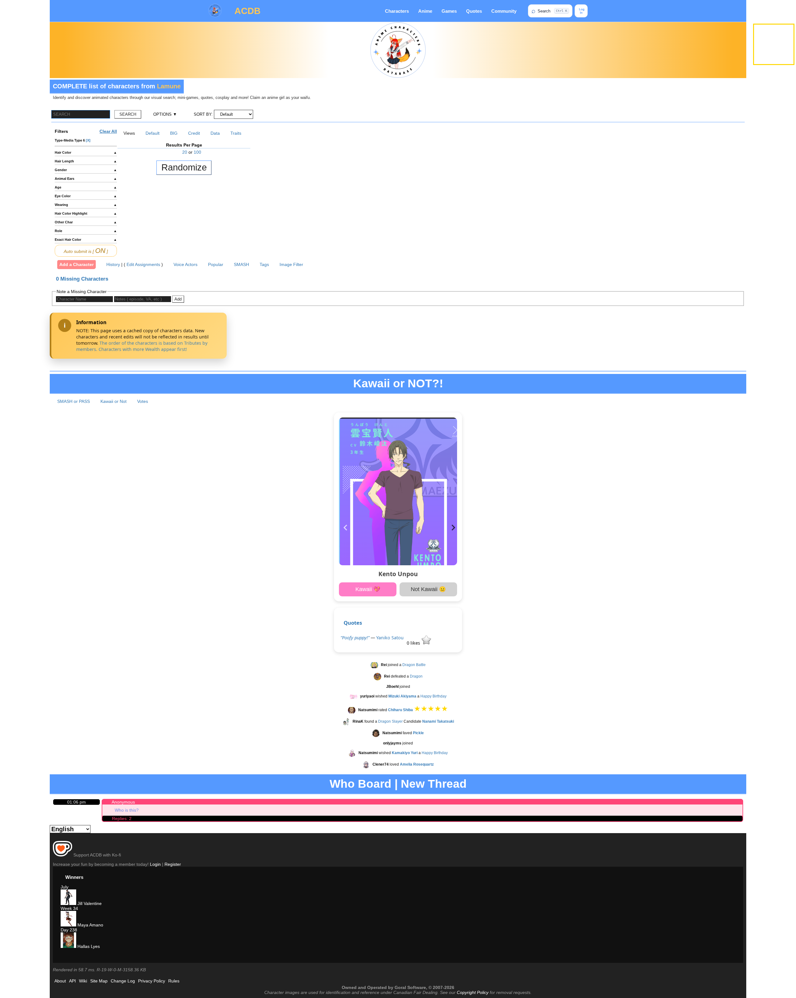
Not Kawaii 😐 (428, 589)
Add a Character (76, 264)
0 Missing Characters (82, 279)
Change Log (123, 980)
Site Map (99, 980)
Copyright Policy (472, 992)
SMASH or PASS (73, 401)
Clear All (108, 131)
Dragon (416, 676)
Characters (397, 11)
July (64, 886)
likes (414, 643)
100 (197, 152)
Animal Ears (86, 178)
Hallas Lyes (88, 946)
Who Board (360, 783)
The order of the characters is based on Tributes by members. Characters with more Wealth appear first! (141, 346)
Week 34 (69, 908)
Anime (425, 11)
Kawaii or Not (113, 401)
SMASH (241, 264)
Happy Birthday (433, 696)
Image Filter (291, 264)
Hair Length (86, 161)
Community (503, 11)
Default (153, 133)
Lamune (169, 86)
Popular (215, 264)
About (60, 980)
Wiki (83, 980)
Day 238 (69, 929)
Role (86, 231)
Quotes (474, 11)
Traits (235, 133)
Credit (194, 133)
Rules (173, 980)
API (72, 980)
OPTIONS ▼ (165, 114)
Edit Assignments (143, 264)
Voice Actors (185, 264)
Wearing (86, 205)
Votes (142, 401)
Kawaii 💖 (367, 589)
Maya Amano (89, 924)
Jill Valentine (89, 903)
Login (155, 864)
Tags (264, 264)
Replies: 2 (122, 818)
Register (172, 864)
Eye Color (86, 196)
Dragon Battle (414, 665)
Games (449, 11)
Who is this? (127, 810)
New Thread (434, 783)
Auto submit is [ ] (86, 250)
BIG (174, 133)
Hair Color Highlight (86, 213)
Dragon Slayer (390, 721)
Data (215, 133)
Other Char (86, 222)
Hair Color (86, 152)
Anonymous (123, 802)
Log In (581, 10)
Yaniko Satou (390, 638)
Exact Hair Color (86, 239)
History (113, 264)
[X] (88, 140)
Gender (86, 170)
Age (86, 187)
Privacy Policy (151, 980)
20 (184, 152)
